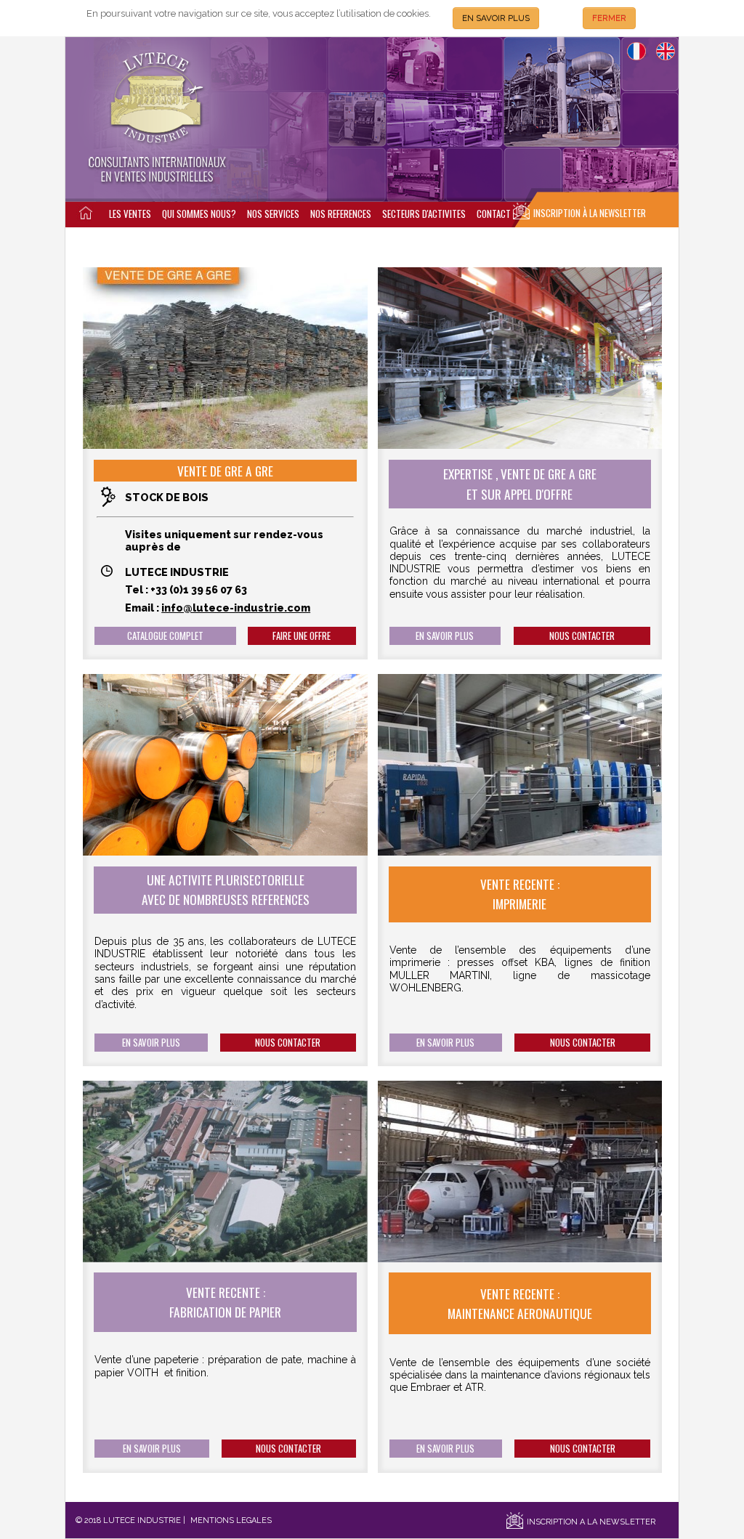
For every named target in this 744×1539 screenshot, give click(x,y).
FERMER (609, 18)
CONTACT (494, 214)
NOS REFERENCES (340, 214)
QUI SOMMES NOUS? (199, 214)
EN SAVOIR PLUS (496, 18)
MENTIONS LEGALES (231, 1520)
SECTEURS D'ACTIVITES (424, 214)
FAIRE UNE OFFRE (301, 636)
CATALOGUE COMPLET (165, 636)
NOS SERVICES (273, 214)
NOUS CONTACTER (582, 636)
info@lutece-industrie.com (235, 607)
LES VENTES (130, 214)
